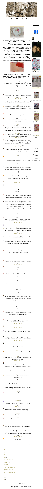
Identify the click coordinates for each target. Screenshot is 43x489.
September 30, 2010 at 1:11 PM (18, 436)
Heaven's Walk (17, 227)
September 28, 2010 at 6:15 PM (18, 316)
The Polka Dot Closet (17, 350)
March (5, 477)
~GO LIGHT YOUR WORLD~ (6, 471)
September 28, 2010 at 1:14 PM (18, 192)
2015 (4, 451)
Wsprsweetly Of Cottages (17, 117)
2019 (4, 448)
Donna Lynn (17, 310)
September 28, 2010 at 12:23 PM (18, 164)
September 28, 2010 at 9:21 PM (18, 360)
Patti (17, 294)
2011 (4, 454)
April (4, 476)
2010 (4, 455)
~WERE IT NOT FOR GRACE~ (7, 460)
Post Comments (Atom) (18, 445)
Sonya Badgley (17, 165)
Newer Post (4, 444)
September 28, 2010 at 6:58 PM (18, 327)
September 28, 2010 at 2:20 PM (18, 222)
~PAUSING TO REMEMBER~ (7, 464)
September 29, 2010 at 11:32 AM (18, 406)
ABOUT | (13, 20)
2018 (4, 449)
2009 (4, 479)
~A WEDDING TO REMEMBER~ (7, 462)
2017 (4, 450)
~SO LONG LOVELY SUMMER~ (7, 465)
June (17, 318)
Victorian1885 (17, 259)
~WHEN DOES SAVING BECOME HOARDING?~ (8, 459)
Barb (17, 249)
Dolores (17, 417)
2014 (4, 452)
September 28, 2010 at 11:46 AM (18, 137)
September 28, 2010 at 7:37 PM (18, 340)
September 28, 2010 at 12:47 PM (18, 182)
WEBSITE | (16, 20)
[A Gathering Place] (36, 33)
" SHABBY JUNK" (17, 112)
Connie (17, 200)
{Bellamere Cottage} (17, 391)
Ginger (17, 272)
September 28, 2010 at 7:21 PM (18, 333)
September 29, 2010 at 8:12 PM (18, 422)
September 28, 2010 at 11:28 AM (18, 110)
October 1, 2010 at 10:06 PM (17, 441)
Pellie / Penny (17, 374)
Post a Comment (17, 443)
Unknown (17, 105)
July (4, 474)
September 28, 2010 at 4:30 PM (18, 264)
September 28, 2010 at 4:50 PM (18, 293)
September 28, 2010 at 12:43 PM (18, 179)
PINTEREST (29, 20)
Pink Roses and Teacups (17, 400)
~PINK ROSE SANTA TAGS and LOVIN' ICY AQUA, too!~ (9, 467)
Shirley (17, 335)
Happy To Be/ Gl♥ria (17, 133)
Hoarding (18, 90)
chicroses (17, 193)
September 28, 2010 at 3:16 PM (18, 233)
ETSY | (26, 20)
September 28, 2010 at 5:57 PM (18, 309)
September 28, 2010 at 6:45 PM (18, 323)
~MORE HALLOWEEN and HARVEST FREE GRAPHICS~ (9, 472)
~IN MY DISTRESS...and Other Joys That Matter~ (8, 466)
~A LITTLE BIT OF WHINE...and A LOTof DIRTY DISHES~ (9, 461)
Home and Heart (17, 413)
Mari (17, 216)
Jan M (17, 124)
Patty (17, 382)
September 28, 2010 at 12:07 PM (18, 146)
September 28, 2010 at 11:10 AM (18, 98)
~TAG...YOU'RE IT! (6, 470)
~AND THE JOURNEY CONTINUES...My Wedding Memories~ (10, 469)
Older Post (30, 444)
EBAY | (24, 20)
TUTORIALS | (20, 20)
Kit (17, 424)
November (5, 456)
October (5, 457)
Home (17, 444)
